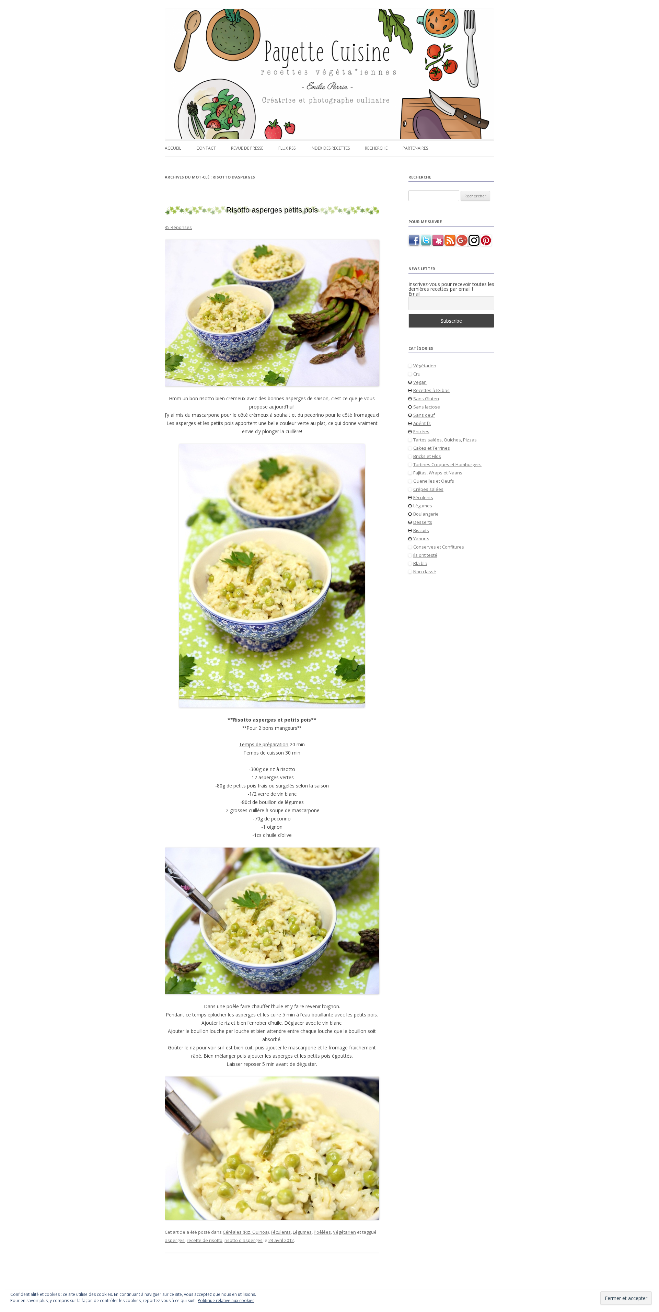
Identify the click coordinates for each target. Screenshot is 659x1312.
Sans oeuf (424, 415)
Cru (416, 374)
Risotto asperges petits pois (272, 210)
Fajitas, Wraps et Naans (437, 473)
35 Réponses (178, 227)
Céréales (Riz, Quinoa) (246, 1232)
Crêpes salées (428, 489)
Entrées (421, 431)
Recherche (376, 148)
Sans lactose (426, 407)
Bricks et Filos (427, 456)
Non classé (424, 571)
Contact (206, 148)
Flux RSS (287, 148)
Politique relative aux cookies (226, 1300)
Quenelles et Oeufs (433, 481)
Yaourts (421, 539)
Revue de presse (247, 148)
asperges (175, 1240)
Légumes (302, 1232)
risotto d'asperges (243, 1240)
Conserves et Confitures (438, 547)
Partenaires (415, 148)
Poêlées (322, 1232)
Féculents (281, 1232)
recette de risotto (204, 1240)
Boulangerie (426, 514)
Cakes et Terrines (431, 448)
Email (414, 293)
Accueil (173, 148)
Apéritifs (422, 423)
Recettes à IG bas (431, 390)
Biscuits (421, 530)
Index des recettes (330, 148)
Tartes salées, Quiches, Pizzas (445, 440)
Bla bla (420, 563)
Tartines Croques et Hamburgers (447, 464)
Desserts (422, 522)
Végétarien (344, 1232)
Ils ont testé (425, 555)
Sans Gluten (426, 398)
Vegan (420, 382)
